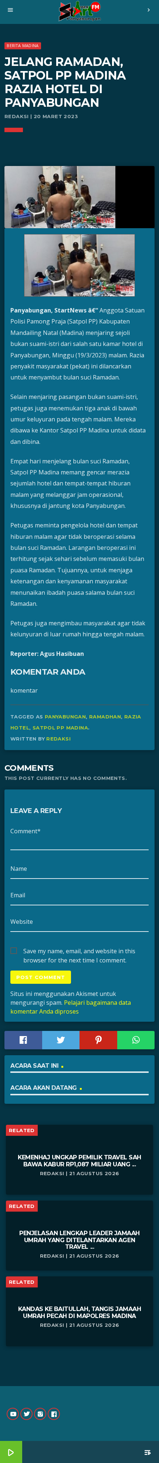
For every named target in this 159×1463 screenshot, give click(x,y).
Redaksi (58, 739)
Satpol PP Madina (60, 728)
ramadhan (105, 717)
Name (18, 869)
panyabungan (65, 717)
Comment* (25, 831)
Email (17, 895)
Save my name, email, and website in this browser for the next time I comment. (79, 951)
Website (21, 922)
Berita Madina (22, 45)
